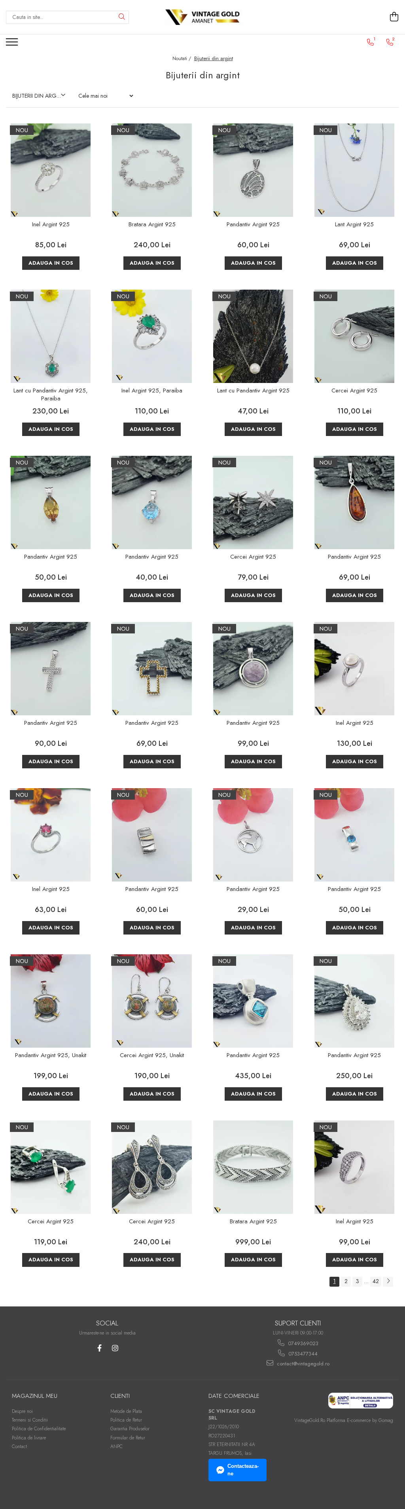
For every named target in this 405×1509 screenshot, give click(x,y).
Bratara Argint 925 (152, 225)
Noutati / (182, 58)
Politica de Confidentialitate (39, 1428)
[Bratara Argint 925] (152, 170)
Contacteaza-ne (243, 1470)
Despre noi (22, 1411)
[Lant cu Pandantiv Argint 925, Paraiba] (50, 336)
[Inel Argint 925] (50, 170)
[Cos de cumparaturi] (394, 17)
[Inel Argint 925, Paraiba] (152, 336)
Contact (19, 1446)
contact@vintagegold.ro (302, 1363)
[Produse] (13, 44)
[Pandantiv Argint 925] (253, 170)
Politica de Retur (126, 1420)
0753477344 (302, 1353)
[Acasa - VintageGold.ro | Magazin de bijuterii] (202, 17)
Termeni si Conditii (30, 1420)
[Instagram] (115, 1348)
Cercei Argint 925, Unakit (152, 1056)
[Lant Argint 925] (354, 170)
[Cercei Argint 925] (354, 336)
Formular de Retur (127, 1437)
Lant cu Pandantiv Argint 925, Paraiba (50, 395)
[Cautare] (122, 17)
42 (376, 1281)
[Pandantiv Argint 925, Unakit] (50, 1001)
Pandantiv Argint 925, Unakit (50, 1056)
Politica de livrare (29, 1437)
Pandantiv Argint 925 (253, 225)
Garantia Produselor (130, 1428)
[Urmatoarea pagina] (388, 1282)
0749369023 (302, 1343)
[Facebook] (99, 1348)
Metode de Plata (126, 1411)
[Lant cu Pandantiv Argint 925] (253, 336)
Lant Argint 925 (354, 225)
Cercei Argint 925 (354, 391)
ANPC (116, 1446)
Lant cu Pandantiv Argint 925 (253, 391)
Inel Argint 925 (51, 225)
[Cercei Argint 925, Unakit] (152, 1001)
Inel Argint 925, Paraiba (151, 391)
